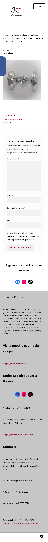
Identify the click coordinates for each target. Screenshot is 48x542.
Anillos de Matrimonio (20, 35)
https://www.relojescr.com (15, 363)
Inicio (7, 35)
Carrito (37, 535)
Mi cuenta (8, 537)
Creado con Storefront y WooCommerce (21, 523)
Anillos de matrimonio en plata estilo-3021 (12, 119)
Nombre (11, 195)
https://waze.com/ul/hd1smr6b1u (18, 434)
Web (9, 220)
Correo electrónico (16, 208)
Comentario (13, 159)
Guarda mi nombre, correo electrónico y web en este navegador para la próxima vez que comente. (23, 236)
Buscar (24, 537)
